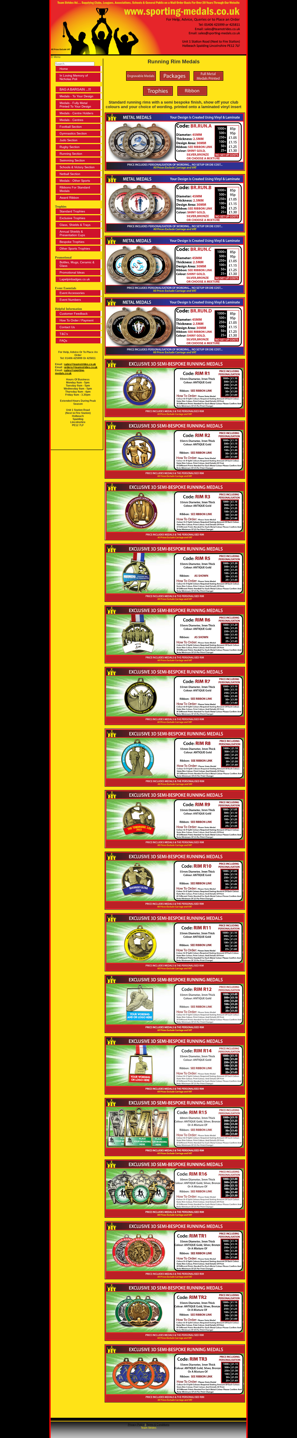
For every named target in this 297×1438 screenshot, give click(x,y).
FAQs (63, 340)
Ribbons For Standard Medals (75, 189)
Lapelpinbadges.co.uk (75, 279)
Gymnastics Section (73, 133)
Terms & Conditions (157, 1424)
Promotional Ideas (72, 272)
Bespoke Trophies (72, 242)
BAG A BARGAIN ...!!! (75, 89)
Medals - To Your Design (76, 96)
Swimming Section (72, 160)
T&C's (64, 334)
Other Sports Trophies (75, 248)
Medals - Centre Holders (76, 113)
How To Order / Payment (76, 320)
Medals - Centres (71, 120)
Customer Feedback (74, 313)
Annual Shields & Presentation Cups (72, 233)
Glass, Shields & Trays (75, 225)
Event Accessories (72, 293)
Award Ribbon (69, 197)
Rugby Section (70, 147)
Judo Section (68, 140)
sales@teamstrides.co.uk (80, 364)
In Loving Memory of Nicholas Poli (74, 77)
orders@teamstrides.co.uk (80, 367)
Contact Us (67, 327)
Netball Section (70, 174)
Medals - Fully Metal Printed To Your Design (75, 104)
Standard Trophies (72, 211)
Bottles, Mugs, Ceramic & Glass (77, 263)
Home (64, 69)
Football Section (71, 126)
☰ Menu (55, 57)
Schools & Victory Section (77, 167)
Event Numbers (70, 299)
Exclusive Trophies (72, 218)
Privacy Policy (136, 1424)
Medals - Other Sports (75, 180)
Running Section (71, 153)
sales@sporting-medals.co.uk (70, 372)
